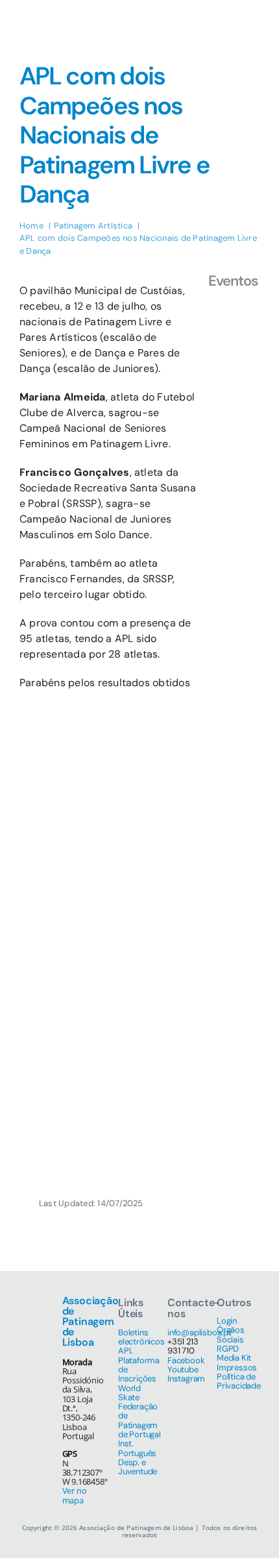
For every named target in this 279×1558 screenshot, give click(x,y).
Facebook (185, 1360)
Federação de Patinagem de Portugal (139, 1420)
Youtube (183, 1369)
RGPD (228, 1348)
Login (227, 1320)
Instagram (186, 1378)
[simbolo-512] (38, 11)
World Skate (129, 1393)
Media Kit (234, 1357)
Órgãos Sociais (231, 1334)
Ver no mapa (74, 1495)
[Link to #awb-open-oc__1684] (247, 26)
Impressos (237, 1367)
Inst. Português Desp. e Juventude (137, 1457)
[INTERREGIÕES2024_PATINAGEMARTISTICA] (234, 312)
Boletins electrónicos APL (141, 1342)
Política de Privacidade (239, 1381)
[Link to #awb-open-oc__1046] (214, 26)
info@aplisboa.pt (199, 1332)
